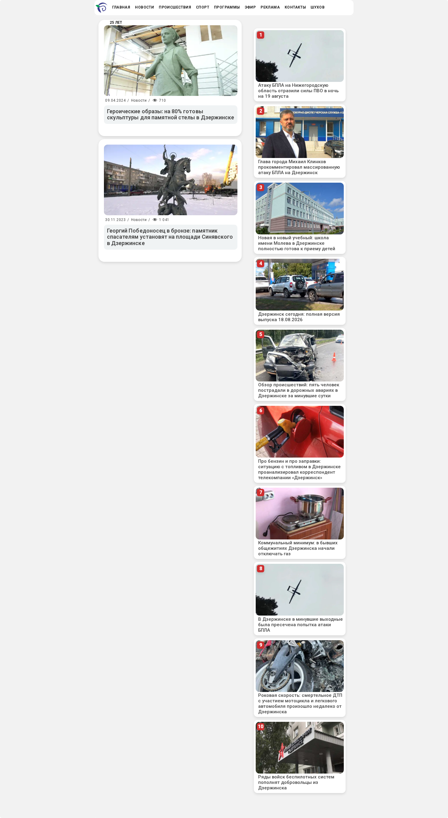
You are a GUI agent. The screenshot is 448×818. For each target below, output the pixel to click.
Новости (139, 100)
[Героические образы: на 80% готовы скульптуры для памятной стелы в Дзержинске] (170, 60)
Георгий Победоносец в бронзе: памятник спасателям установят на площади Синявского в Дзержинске (170, 236)
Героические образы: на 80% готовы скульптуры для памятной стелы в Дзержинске (170, 114)
